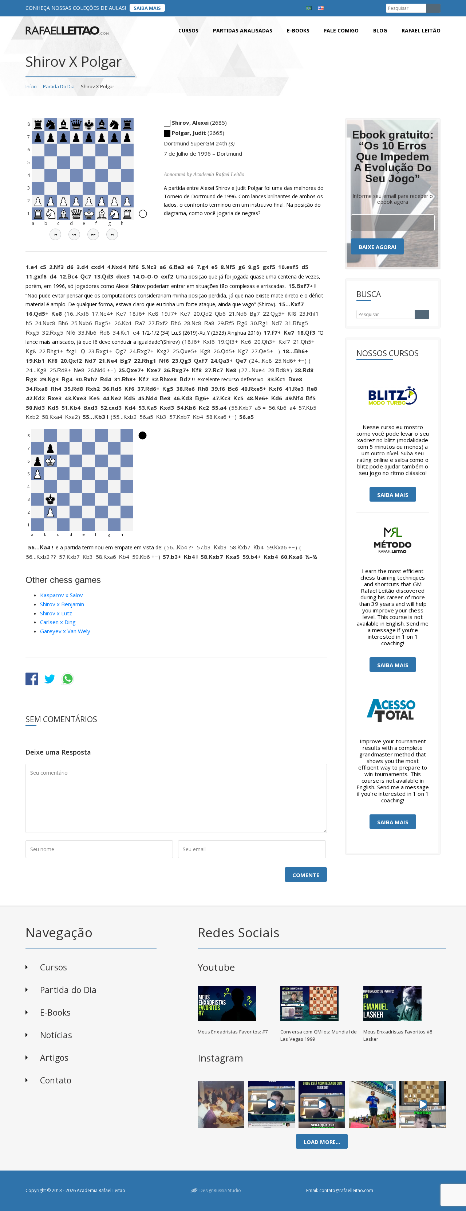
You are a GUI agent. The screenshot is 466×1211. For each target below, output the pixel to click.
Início (31, 86)
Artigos (54, 1057)
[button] (55, 234)
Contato (56, 1080)
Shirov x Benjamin (62, 604)
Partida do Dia (59, 86)
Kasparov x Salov (61, 595)
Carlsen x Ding (58, 622)
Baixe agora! (377, 246)
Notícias (56, 1035)
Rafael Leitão (421, 30)
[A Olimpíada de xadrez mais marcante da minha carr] (221, 1104)
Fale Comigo (341, 30)
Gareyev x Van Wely (65, 631)
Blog (380, 30)
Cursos (188, 30)
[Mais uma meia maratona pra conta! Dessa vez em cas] (372, 1104)
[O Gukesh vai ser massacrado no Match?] (322, 1104)
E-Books (55, 1012)
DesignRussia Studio (220, 1190)
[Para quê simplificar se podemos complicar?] (422, 1104)
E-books (298, 30)
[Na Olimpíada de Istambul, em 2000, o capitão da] (271, 1104)
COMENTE (305, 875)
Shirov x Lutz (56, 613)
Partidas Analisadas (242, 30)
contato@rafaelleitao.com (346, 1190)
